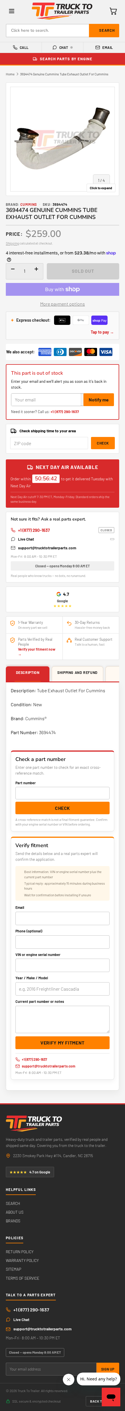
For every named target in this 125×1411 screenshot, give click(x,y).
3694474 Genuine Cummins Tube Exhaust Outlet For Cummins (64, 74)
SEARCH (13, 1203)
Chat (63, 47)
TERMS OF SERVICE (22, 1278)
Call (24, 47)
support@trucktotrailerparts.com (47, 547)
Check (103, 443)
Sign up (108, 1369)
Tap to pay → (102, 332)
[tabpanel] (62, 886)
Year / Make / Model (31, 978)
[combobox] (62, 30)
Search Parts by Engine (66, 58)
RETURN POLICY (19, 1251)
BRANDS (13, 1220)
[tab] (27, 674)
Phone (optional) (28, 931)
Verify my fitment (62, 1042)
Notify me (99, 399)
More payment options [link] (62, 304)
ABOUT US (15, 1212)
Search (107, 30)
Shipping (12, 243)
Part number (25, 782)
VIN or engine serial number (37, 954)
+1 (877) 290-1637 (65, 411)
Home (10, 74)
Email (107, 47)
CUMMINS (28, 204)
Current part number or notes (39, 1001)
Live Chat (26, 539)
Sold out (83, 271)
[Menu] (11, 11)
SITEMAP (13, 1269)
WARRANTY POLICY (22, 1260)
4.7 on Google (30, 1172)
